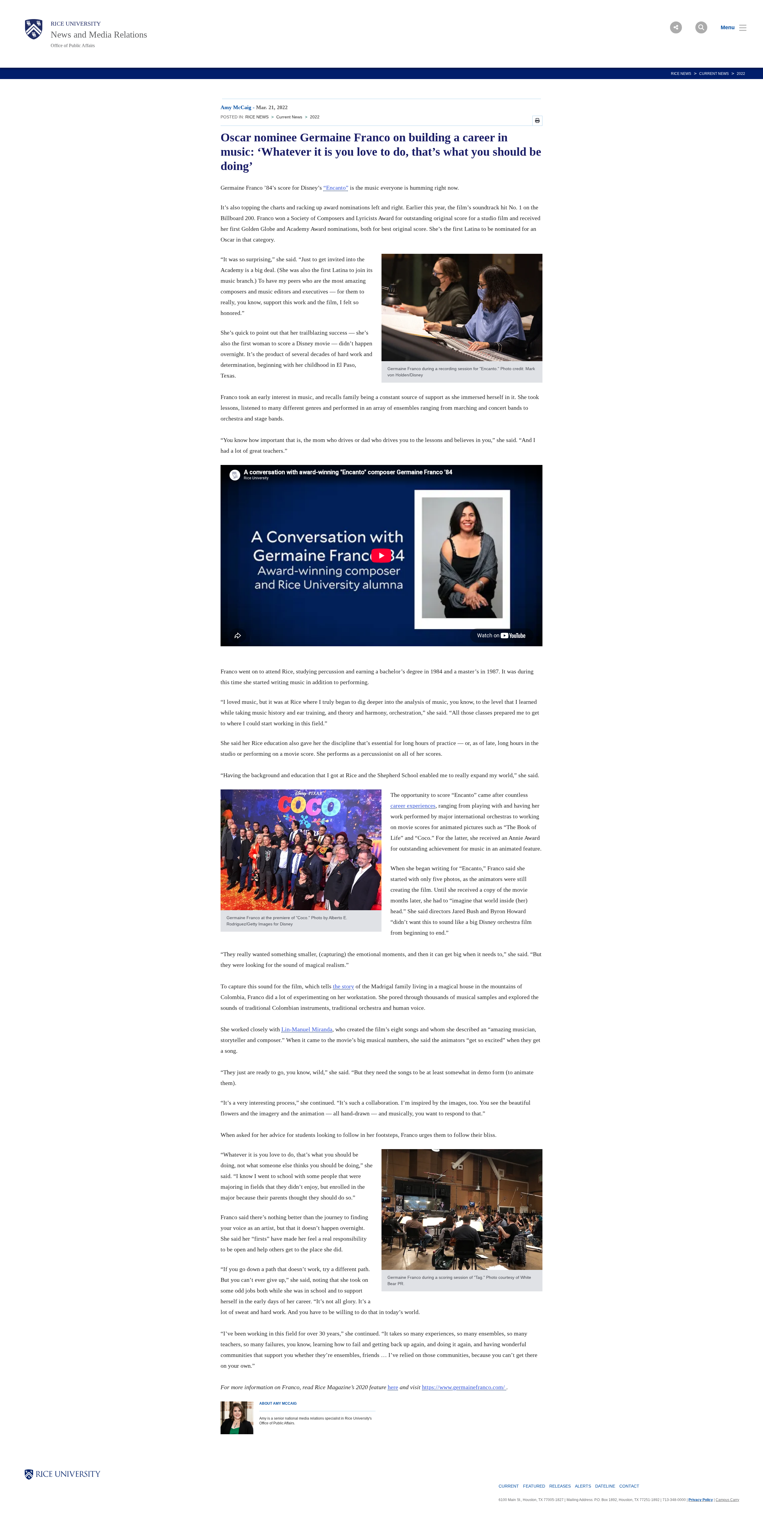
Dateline (605, 1486)
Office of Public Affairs (73, 45)
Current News (714, 74)
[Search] (701, 27)
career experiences (412, 805)
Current (509, 1486)
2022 (741, 74)
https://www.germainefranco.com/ (464, 1387)
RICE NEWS (681, 74)
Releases (560, 1486)
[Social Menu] (676, 27)
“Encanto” (335, 187)
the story (343, 986)
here (393, 1387)
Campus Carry (727, 1500)
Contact (629, 1486)
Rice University (76, 23)
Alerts (583, 1486)
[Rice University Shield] (34, 29)
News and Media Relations (99, 34)
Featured (534, 1486)
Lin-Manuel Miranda (306, 1029)
